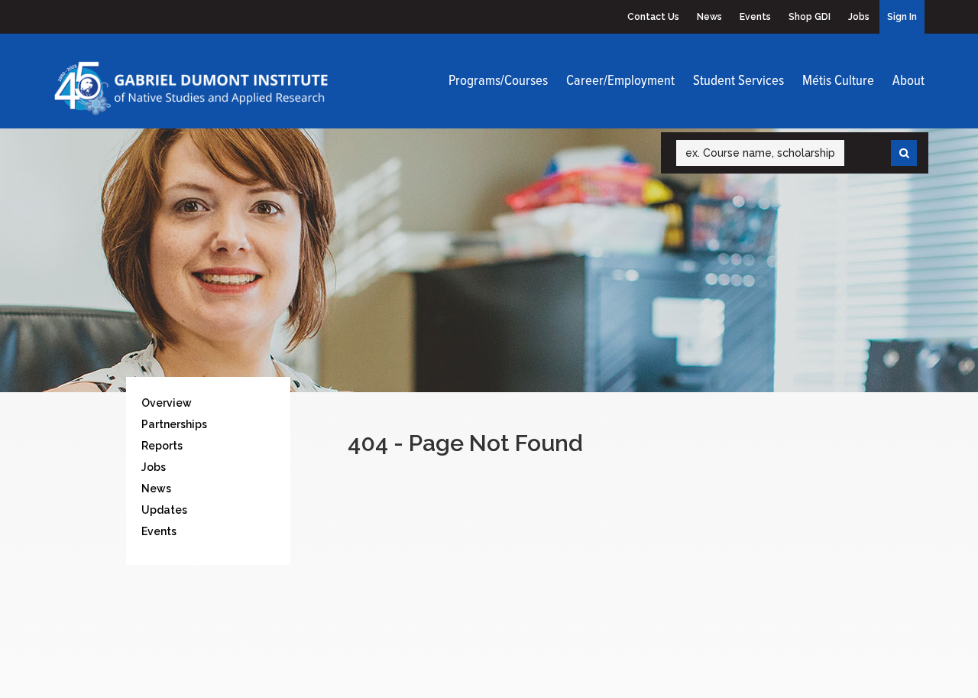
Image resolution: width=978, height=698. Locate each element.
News (709, 16)
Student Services (738, 81)
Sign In (902, 16)
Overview (166, 403)
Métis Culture (838, 81)
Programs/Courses (498, 81)
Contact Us (653, 16)
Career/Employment (620, 81)
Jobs (859, 16)
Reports (162, 446)
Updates (164, 510)
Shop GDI (810, 16)
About (908, 81)
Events (755, 16)
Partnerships (174, 424)
